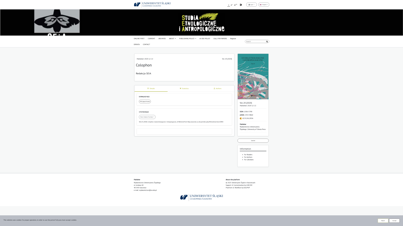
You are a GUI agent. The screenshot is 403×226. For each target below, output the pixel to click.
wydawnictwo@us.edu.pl (148, 190)
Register (233, 38)
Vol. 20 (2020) (227, 59)
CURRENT (151, 38)
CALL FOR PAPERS (220, 38)
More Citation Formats (146, 117)
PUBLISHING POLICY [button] (187, 38)
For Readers (248, 154)
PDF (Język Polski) (145, 101)
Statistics (185, 88)
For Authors (248, 157)
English (264, 4)
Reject (383, 220)
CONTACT (146, 44)
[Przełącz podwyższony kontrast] (240, 5)
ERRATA (137, 44)
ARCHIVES (162, 38)
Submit (253, 140)
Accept (394, 220)
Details (152, 88)
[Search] (267, 41)
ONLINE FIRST (139, 38)
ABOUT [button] (172, 38)
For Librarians (249, 160)
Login (251, 4)
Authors (218, 88)
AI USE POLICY (205, 38)
